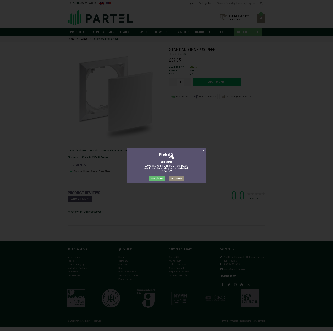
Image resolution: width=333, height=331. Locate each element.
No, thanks (176, 178)
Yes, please (157, 178)
